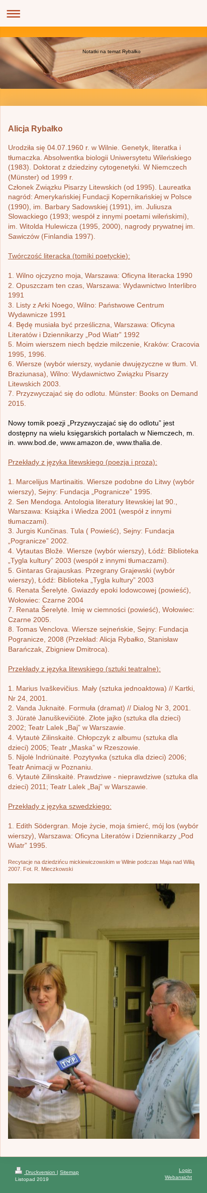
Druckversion (40, 1172)
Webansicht (178, 1177)
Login (185, 1170)
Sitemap (69, 1172)
